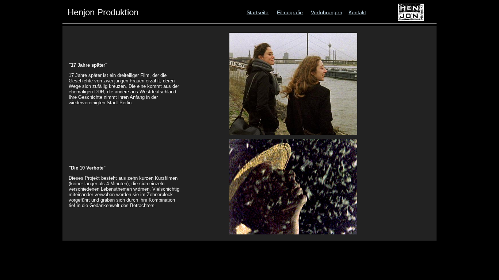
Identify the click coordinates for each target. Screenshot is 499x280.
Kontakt (357, 12)
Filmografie (290, 12)
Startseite (257, 12)
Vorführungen (326, 12)
